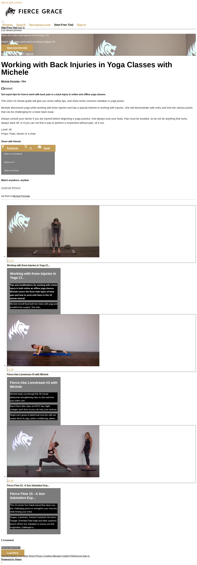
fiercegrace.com (40, 24)
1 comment (6, 88)
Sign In (21, 27)
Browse (8, 24)
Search (21, 24)
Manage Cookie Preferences (67, 556)
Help (26, 556)
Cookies (48, 556)
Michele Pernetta (10, 81)
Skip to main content (11, 2)
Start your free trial (17, 48)
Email (47, 148)
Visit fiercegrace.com (11, 556)
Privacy (39, 556)
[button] (3, 22)
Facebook (12, 148)
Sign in (81, 24)
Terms (32, 556)
